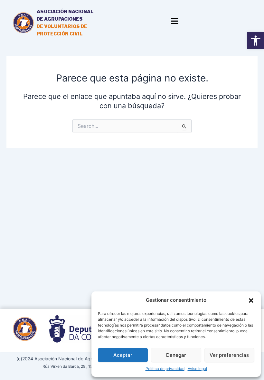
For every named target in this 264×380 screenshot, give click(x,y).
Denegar (176, 355)
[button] (251, 300)
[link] (255, 40)
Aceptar (122, 355)
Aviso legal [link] (197, 368)
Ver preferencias (229, 355)
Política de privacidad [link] (165, 368)
